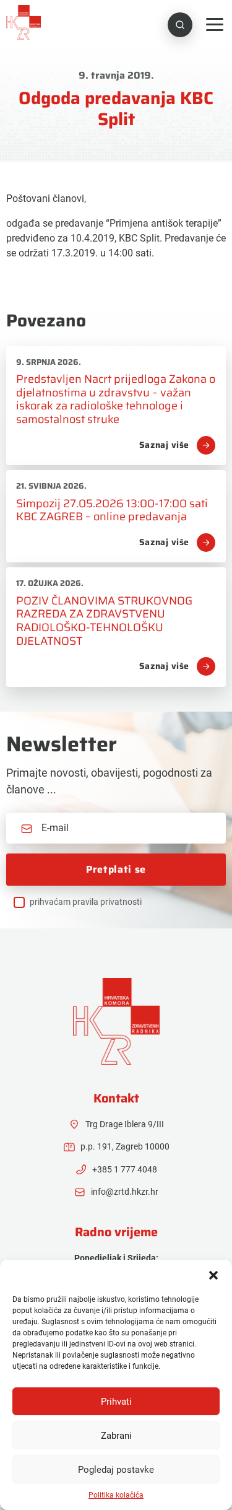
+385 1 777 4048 (124, 1169)
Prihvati (116, 1401)
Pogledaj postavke (116, 1469)
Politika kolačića (116, 1495)
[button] (213, 1275)
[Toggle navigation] (215, 24)
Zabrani (116, 1435)
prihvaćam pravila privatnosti (86, 902)
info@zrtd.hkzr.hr (124, 1192)
